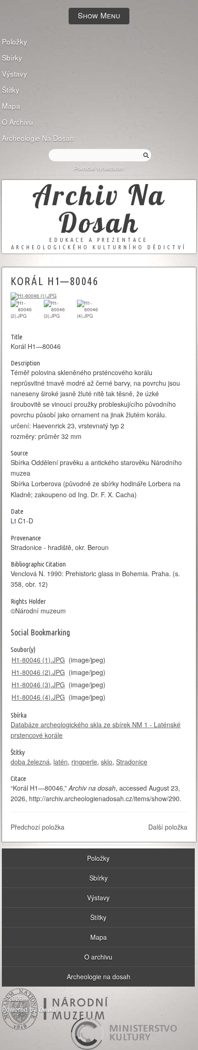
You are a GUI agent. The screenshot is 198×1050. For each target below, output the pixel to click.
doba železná (30, 761)
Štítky (10, 89)
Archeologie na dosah (38, 137)
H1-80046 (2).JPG (38, 672)
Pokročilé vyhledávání (99, 168)
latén (60, 761)
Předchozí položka (37, 826)
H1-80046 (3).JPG (38, 684)
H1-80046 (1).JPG (38, 659)
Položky (14, 41)
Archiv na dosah (99, 209)
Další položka (167, 826)
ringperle (84, 761)
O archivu (17, 121)
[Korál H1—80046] (34, 295)
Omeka (47, 1009)
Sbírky (12, 57)
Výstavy (14, 73)
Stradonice (131, 761)
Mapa (11, 105)
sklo (106, 761)
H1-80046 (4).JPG (38, 697)
